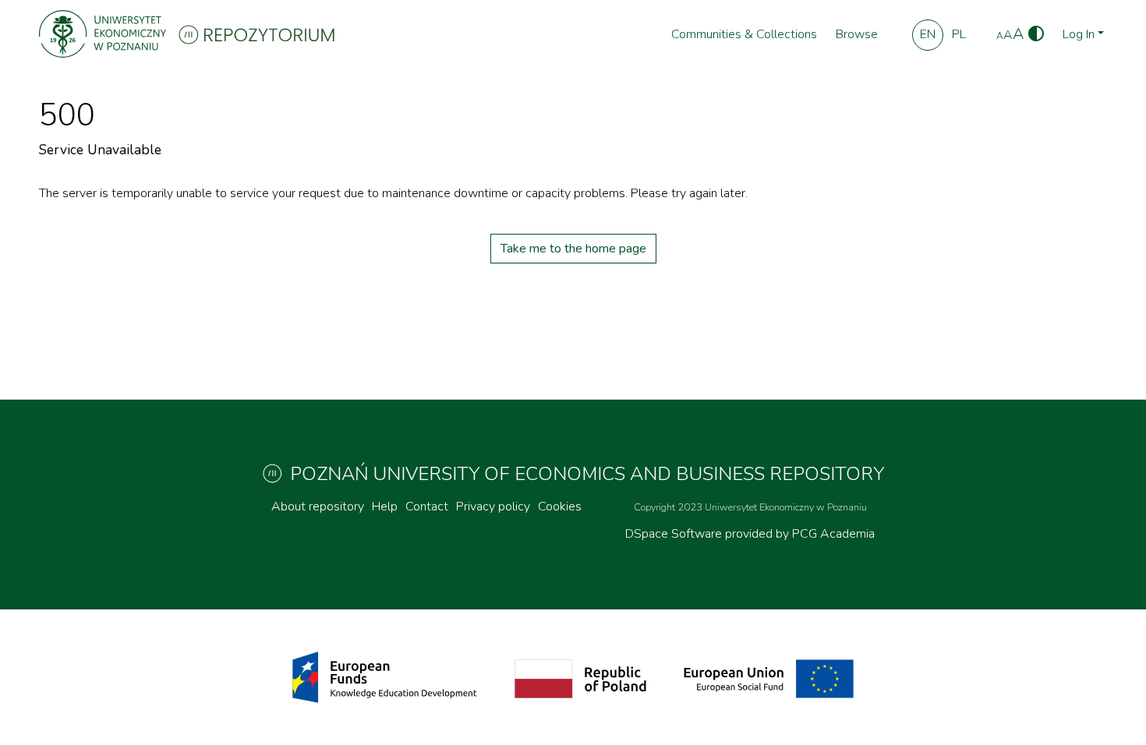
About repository (317, 506)
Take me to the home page (573, 248)
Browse (857, 34)
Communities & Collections (744, 34)
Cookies (560, 506)
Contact (426, 506)
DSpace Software (675, 533)
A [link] (999, 36)
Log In (1079, 34)
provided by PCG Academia (800, 533)
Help (385, 506)
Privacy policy (493, 506)
